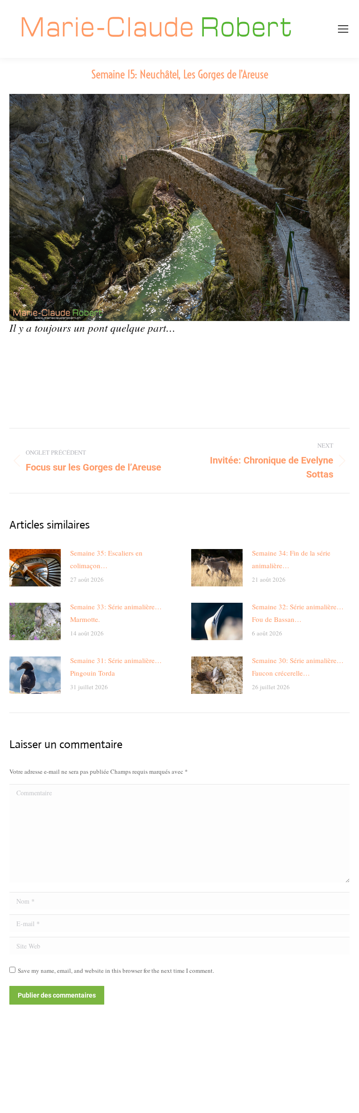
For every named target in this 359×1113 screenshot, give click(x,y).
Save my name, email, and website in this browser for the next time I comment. (116, 970)
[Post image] (35, 567)
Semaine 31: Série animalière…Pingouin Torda (116, 667)
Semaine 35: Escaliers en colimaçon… (106, 559)
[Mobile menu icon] (343, 29)
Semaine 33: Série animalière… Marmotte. (116, 613)
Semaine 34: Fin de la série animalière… (291, 559)
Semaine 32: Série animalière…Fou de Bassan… (298, 613)
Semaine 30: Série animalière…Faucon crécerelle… (298, 667)
